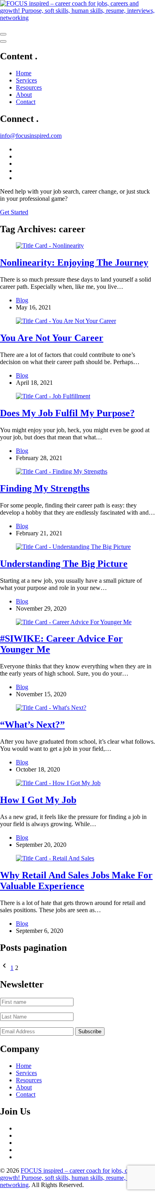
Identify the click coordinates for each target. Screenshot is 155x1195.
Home (23, 73)
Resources (29, 87)
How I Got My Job (38, 800)
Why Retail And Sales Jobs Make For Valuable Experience (76, 880)
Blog (22, 300)
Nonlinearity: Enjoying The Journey (74, 262)
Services (26, 80)
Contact (25, 101)
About (24, 94)
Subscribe (89, 1031)
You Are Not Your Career (51, 338)
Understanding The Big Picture (64, 563)
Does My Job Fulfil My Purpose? (67, 413)
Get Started (14, 212)
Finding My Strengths (44, 488)
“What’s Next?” (32, 724)
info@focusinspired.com (31, 135)
